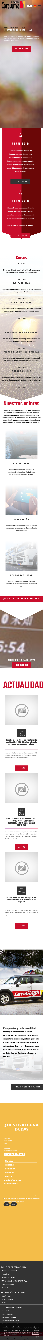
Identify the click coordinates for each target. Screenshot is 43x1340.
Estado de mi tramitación (10, 1320)
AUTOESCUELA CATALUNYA (14, 1281)
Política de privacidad (9, 1271)
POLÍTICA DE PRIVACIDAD (13, 1267)
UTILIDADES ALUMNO (11, 1307)
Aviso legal (5, 1274)
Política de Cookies (8, 1277)
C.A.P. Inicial (6, 1296)
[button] (34, 6)
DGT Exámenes (7, 1314)
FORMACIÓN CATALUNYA (13, 1292)
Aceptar (36, 1337)
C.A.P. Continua (7, 1299)
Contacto (5, 1288)
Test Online (6, 1311)
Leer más (21, 768)
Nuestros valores (8, 1284)
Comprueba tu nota (9, 1317)
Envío (6, 1204)
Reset (13, 1204)
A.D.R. (4, 1302)
